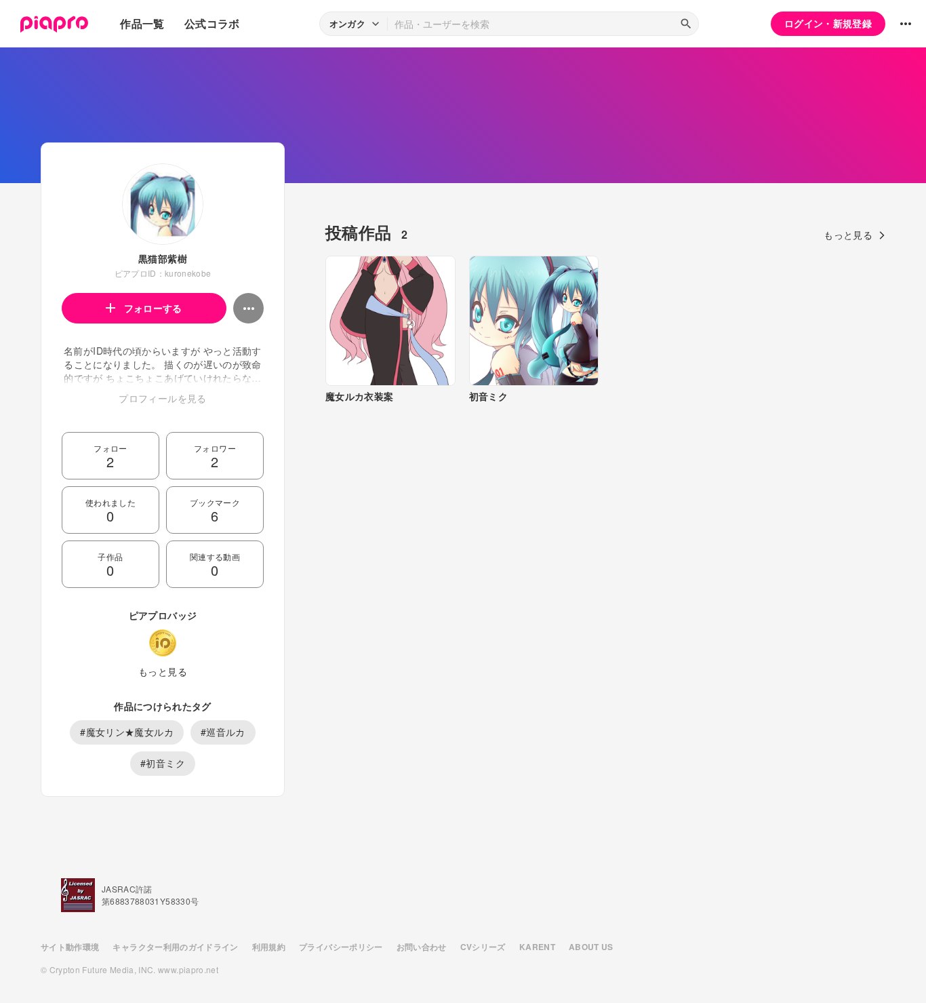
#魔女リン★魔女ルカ (127, 732)
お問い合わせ (422, 947)
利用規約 (268, 947)
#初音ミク (162, 763)
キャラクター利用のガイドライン (175, 947)
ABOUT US (591, 947)
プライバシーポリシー (341, 947)
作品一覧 (142, 23)
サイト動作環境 (70, 947)
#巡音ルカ (223, 732)
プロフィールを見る (162, 398)
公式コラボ (212, 23)
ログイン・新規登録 (828, 23)
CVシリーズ (483, 947)
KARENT (537, 947)
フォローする (153, 308)
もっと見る (162, 671)
